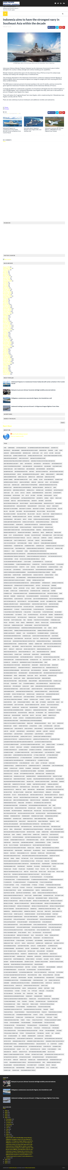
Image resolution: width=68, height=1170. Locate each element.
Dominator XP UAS (23, 590)
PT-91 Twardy (7, 887)
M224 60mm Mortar (50, 770)
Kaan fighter (51, 702)
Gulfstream (55, 635)
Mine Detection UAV (35, 800)
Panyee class (41, 853)
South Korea (59, 972)
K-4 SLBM (48, 699)
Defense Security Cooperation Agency (24, 585)
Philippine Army (46, 863)
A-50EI (56, 450)
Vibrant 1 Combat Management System (13, 1054)
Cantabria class (8, 540)
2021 (6, 1159)
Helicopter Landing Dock (53, 646)
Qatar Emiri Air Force (28, 890)
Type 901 (22, 1033)
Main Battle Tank (57, 776)
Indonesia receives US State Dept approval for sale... (19, 1144)
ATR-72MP (33, 495)
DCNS (56, 574)
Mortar (39, 808)
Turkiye (22, 1019)
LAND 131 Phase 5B (59, 728)
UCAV (5, 1035)
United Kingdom (38, 1038)
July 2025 (5, 271)
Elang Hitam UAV (19, 598)
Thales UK (44, 1012)
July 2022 (5, 315)
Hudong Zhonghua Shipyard (11, 657)
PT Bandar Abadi (24, 876)
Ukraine (24, 1035)
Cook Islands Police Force (10, 566)
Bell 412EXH (19, 511)
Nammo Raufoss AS (28, 818)
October (8, 1122)
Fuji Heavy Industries (55, 622)
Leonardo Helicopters (49, 749)
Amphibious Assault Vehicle (11, 482)
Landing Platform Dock (25, 739)
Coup (27, 566)
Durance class (21, 596)
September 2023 (7, 296)
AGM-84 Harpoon (38, 466)
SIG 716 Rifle (39, 959)
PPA (48, 868)
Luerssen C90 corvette (21, 765)
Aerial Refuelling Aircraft (10, 458)
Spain (40, 974)
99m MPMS (50, 450)
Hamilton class (44, 638)
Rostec (59, 916)
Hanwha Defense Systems (10, 643)
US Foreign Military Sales (35, 1046)
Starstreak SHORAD (38, 980)
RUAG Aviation (39, 935)
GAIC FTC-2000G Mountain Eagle (11, 627)
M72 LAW (16, 773)
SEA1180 (59, 948)
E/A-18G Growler (44, 596)
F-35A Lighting (27, 611)
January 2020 (6, 357)
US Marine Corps (57, 1046)
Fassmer (51, 614)
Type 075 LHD (37, 1027)
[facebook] (55, 3)
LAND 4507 (45, 731)
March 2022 (6, 321)
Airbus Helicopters (50, 476)
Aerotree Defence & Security (11, 463)
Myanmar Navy (7, 818)
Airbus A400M (59, 474)
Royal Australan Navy (19, 919)
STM (46, 980)
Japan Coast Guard (25, 688)
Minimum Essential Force (10, 802)
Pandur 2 (6, 853)
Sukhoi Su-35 (57, 982)
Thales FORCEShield (19, 1012)
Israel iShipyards (46, 678)
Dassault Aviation (38, 574)
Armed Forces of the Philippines (29, 484)
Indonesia (5, 113)
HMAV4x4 (53, 651)
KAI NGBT (43, 704)
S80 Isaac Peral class (49, 940)
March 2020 (6, 354)
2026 (6, 1110)
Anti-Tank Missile (54, 482)
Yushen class (7, 1070)
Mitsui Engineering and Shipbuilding (38, 805)
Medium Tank (28, 792)
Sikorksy (57, 959)
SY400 (52, 988)
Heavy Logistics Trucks (39, 646)
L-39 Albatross (33, 725)
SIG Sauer (46, 959)
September (9, 1124)
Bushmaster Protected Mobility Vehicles (14, 537)
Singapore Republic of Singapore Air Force (22, 964)
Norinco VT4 (44, 834)
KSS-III (49, 723)
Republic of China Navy (56, 900)
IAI (40, 659)
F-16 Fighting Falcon (38, 609)
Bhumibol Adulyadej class (19, 516)
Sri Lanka (30, 977)
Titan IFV (35, 1014)
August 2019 (6, 364)
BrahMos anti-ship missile (24, 532)
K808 (37, 702)
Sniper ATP (59, 966)
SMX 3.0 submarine (51, 966)
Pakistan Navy (27, 850)
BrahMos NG (36, 532)
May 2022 (5, 318)
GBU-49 (55, 627)
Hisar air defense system (43, 651)
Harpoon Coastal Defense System (52, 643)
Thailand (45, 1009)
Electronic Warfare (33, 601)
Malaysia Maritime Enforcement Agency (43, 778)
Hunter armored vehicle (26, 657)
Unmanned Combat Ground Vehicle (55, 1041)
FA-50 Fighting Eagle (33, 614)
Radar (34, 892)
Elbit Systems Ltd (22, 601)
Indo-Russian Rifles (36, 670)
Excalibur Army (39, 606)
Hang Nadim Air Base (55, 638)
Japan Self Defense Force (41, 691)
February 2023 (6, 306)
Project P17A (7, 874)
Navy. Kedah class (55, 826)
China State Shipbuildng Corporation (36, 556)
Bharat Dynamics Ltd (56, 513)
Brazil (42, 532)
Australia (6, 498)
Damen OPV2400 (16, 574)
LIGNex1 (58, 752)
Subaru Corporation (54, 980)
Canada (50, 537)
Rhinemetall (7, 911)
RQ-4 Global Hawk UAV (9, 935)
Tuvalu (28, 1019)
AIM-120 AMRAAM (30, 468)
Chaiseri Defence (8, 545)
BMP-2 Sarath (17, 519)
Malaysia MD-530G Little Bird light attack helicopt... (19, 1137)
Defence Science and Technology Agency (14, 580)
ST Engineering (60, 977)
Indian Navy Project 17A (38, 667)
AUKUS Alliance (48, 495)
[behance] (64, 3)
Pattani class (24, 858)
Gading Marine (28, 625)
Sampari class (39, 943)
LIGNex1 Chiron (7, 755)
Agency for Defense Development (12, 466)
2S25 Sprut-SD (54, 447)
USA (27, 1049)
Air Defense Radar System (21, 471)
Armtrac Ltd (48, 487)
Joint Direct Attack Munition (43, 696)
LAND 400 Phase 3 (30, 731)
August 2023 (6, 297)
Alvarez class (58, 479)
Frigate (37, 622)
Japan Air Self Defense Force (11, 688)
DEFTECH (38, 585)
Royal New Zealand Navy (55, 927)
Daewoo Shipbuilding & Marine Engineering (15, 572)
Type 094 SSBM (55, 1027)
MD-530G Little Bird (18, 792)
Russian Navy (37, 937)
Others (49, 842)
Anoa (46, 482)
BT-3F (10, 535)
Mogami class (31, 808)
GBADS (49, 627)
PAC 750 (5, 845)
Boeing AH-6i (54, 519)
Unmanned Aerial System (19, 1041)
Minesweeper (45, 800)
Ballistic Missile (24, 503)
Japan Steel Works (54, 691)
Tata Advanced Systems (44, 998)
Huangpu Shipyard (45, 654)
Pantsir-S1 (12, 853)
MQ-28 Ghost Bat (47, 808)
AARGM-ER (6, 453)
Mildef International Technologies (29, 797)
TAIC (24, 993)
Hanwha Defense (56, 641)
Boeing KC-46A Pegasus (25, 527)
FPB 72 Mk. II (11, 622)
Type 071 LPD (29, 1027)
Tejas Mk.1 (24, 1001)
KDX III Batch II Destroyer (10, 712)
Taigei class (30, 993)
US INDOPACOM (47, 1046)
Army (54, 487)
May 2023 (5, 301)
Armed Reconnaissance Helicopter (48, 484)
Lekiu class (19, 747)
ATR (23, 495)
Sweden (40, 988)
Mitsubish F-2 (29, 802)
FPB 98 (17, 622)
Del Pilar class (46, 585)
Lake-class (57, 725)
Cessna (30, 543)
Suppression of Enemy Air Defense (12, 988)
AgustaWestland (57, 466)
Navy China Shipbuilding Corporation (29, 823)
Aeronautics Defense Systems (37, 458)
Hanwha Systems (22, 643)
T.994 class (41, 990)
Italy (20, 683)
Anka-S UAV (40, 482)
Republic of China (53, 898)
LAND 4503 (38, 731)
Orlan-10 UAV (15, 842)
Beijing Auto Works (51, 508)
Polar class (22, 868)
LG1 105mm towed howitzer (22, 752)
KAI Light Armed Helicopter (32, 704)
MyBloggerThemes (30, 1167)
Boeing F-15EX (54, 521)
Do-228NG (6, 590)
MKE (50, 805)
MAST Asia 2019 (35, 786)
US (48, 1043)
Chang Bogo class (8, 548)
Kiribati (45, 715)
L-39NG (40, 725)
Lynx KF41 (21, 768)
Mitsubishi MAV (23, 805)
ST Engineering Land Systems (11, 980)
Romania (41, 916)
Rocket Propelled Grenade (44, 914)
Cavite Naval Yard (22, 543)
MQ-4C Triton (57, 808)
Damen (53, 572)
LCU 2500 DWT (60, 744)
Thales (51, 1009)
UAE (52, 1033)
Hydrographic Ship (9, 659)
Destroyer (21, 588)
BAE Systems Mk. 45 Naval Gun (11, 503)
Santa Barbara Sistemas (10, 945)
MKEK (54, 805)
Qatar (19, 890)
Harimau (31, 643)
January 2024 (6, 290)
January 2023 (6, 307)
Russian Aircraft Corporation (12, 937)
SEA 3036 (48, 948)
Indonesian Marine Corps (35, 672)
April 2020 (5, 353)
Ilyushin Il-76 (7, 662)
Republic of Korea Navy (10, 906)
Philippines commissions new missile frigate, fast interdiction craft (31, 398)
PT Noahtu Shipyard (9, 884)
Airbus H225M (40, 476)
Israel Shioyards (23, 680)
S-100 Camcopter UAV (9, 940)
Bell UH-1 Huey (31, 513)
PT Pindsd (41, 884)
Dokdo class (14, 590)
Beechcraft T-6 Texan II (38, 508)
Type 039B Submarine (37, 1022)
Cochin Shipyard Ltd (38, 561)
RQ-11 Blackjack (37, 932)
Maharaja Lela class (19, 776)
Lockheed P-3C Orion (43, 760)
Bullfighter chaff (36, 535)
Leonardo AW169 (23, 749)
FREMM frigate (30, 622)
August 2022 (6, 314)
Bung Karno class (47, 535)
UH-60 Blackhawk (12, 1035)
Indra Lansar (22, 675)
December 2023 (7, 292)
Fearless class (32, 617)
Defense (29, 580)
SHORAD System (8, 959)
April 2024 (5, 286)
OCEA (61, 837)
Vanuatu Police (23, 1051)
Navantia (52, 821)
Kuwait (15, 725)
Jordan (26, 699)
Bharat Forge (7, 516)
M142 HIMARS (41, 770)
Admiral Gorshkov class (19, 455)
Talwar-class (47, 996)
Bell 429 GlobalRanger (29, 511)
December (9, 1119)
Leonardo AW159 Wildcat (10, 749)
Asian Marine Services (37, 492)
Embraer (60, 601)
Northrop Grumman (18, 837)
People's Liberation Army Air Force (43, 858)
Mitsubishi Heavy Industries (11, 805)
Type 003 (6, 1022)
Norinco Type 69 (27, 834)
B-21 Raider (6, 500)
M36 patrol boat (8, 773)
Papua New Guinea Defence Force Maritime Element (35, 855)
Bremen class (49, 532)
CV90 (61, 566)
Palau (43, 850)
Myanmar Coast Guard (37, 815)
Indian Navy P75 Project (24, 667)
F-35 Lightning (49, 609)
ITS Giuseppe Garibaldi (28, 683)
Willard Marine (8, 1065)
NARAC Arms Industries (40, 818)
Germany (18, 633)
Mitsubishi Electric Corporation (42, 802)
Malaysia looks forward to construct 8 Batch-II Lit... (19, 1154)
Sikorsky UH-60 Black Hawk (56, 961)
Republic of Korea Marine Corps (53, 903)
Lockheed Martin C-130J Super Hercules (13, 760)
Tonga (41, 1014)
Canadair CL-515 (58, 537)
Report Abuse (7, 426)
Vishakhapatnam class (55, 1059)
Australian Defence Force (28, 498)
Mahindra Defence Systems (44, 776)
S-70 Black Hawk (20, 940)
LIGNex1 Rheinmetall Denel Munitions (22, 755)
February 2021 (6, 339)
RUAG (32, 935)
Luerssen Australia (9, 765)
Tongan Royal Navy (9, 1017)
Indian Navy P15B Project (10, 667)
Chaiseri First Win (18, 545)
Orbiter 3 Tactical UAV (52, 839)
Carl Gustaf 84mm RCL (46, 540)
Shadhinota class (32, 953)
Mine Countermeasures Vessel (20, 800)
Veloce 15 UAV (51, 1051)
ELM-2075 (42, 601)
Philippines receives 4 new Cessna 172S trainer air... (19, 1142)
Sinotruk (27, 966)
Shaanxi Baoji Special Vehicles (11, 953)
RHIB (59, 908)
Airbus (42, 474)
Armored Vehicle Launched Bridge (22, 487)
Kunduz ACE (60, 723)
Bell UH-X (39, 513)
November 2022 (7, 310)
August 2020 (6, 347)
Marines (29, 784)
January (8, 1157)
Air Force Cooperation (42, 471)
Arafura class (15, 484)
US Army (61, 1043)
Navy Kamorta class (26, 826)
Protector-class (45, 874)
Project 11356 (33, 871)
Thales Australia (8, 1012)
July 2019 (5, 365)
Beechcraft (55, 506)
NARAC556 (50, 818)
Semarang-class (22, 951)
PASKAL (12, 858)
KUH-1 (54, 723)
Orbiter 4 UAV (7, 842)
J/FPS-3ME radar (17, 686)
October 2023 (6, 294)
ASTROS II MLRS (16, 495)
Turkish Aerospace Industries (11, 1019)
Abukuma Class (27, 453)
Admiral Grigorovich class (35, 455)
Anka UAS (33, 482)
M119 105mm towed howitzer (11, 770)
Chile (13, 551)
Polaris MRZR (30, 868)
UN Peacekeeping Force (9, 1038)
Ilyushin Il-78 (15, 662)
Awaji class (58, 498)
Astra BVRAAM (7, 495)
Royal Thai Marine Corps (10, 932)
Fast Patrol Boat (22, 617)
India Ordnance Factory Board (12, 664)
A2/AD (60, 450)
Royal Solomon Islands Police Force (13, 929)
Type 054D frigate (8, 1027)
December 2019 (7, 358)
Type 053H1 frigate (20, 1025)
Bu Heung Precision (18, 535)
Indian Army (35, 664)
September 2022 (7, 313)
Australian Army (15, 498)
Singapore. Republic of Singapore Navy (13, 966)
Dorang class (45, 590)
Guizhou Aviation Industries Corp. (41, 635)
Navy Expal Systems (46, 823)
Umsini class (48, 1035)
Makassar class (8, 778)
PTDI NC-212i (29, 887)
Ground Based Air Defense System (12, 635)
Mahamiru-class (8, 776)
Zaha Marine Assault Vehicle (28, 1070)
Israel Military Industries (10, 680)
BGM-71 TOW (46, 513)
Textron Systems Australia (47, 1004)
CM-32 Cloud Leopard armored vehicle (29, 559)
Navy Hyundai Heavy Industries (11, 826)
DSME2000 (13, 596)
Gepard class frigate (9, 633)
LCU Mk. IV (12, 747)
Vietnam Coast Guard (37, 1054)
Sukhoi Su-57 (19, 985)
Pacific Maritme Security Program (41, 845)
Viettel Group (7, 1059)
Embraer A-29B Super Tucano (11, 604)
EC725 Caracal (54, 596)
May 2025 (5, 272)
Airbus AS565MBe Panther (10, 476)
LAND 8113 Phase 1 (8, 733)
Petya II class (39, 861)
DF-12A (28, 588)
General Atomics (8, 630)
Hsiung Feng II (35, 654)
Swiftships (47, 988)
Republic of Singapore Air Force (40, 906)
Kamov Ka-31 (54, 707)
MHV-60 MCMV (7, 794)
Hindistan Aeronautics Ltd (44, 649)
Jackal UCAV (25, 686)
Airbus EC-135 (31, 476)
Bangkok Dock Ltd (49, 503)
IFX (58, 659)
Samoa (23, 943)
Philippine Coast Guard (57, 863)
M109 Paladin (36, 768)
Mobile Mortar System (20, 808)
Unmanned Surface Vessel (10, 1043)
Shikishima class (21, 956)
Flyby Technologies (16, 619)
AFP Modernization (57, 463)
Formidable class (55, 619)
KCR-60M (59, 710)
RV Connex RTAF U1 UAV (47, 937)
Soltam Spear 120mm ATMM (25, 972)
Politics (43, 868)
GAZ (45, 627)
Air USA (19, 474)
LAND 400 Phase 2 (21, 731)
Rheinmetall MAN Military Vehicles (47, 908)
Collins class (48, 561)
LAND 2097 (12, 731)
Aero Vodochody (23, 458)
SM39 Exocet (41, 966)
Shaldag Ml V (53, 953)
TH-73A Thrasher (20, 1006)
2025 (6, 1112)
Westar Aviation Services (34, 1062)
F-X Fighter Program (48, 611)
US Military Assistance (9, 1049)
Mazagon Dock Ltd (9, 789)
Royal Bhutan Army (22, 921)
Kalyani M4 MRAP (34, 707)
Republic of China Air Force (11, 900)
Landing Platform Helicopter (41, 739)
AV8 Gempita (40, 498)
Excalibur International (51, 606)
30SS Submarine (15, 450)
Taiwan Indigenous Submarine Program (14, 996)
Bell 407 (60, 508)
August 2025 (6, 269)
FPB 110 (5, 622)
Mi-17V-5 (14, 794)
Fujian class (7, 625)
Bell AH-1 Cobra (41, 511)
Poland (15, 868)
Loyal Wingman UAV (24, 762)
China (26, 551)
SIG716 (51, 959)
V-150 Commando (52, 1049)
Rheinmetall (34, 908)
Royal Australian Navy (10, 921)
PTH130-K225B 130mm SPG (40, 887)
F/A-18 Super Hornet (9, 614)
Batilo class (42, 506)
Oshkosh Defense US (40, 842)
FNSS (24, 619)
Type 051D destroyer (49, 1022)
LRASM (37, 762)
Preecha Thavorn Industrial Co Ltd (13, 871)
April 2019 (5, 370)
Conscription (35, 564)
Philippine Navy (21, 866)
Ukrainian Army (32, 1035)
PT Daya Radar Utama (9, 879)
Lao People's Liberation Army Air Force (30, 744)
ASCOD (17, 492)
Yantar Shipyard (20, 1067)
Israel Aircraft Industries (33, 678)
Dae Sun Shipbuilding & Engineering (44, 569)
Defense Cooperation (57, 582)
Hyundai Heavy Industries (21, 659)
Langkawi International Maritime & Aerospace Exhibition (18, 741)
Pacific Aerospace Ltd (25, 845)
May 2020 (5, 351)
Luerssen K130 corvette (35, 765)
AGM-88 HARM (47, 466)
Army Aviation (7, 490)
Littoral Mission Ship (52, 755)
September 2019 (7, 363)
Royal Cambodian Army (26, 924)
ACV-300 (51, 453)
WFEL (44, 1062)
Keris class (31, 712)
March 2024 (6, 288)
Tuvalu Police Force (37, 1019)
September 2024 (7, 281)
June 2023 (5, 300)
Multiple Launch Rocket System (26, 813)
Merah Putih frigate (39, 792)
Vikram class (23, 1059)
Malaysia (29, 778)
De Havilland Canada (9, 577)
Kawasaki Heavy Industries (40, 710)
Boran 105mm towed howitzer (12, 529)
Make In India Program (19, 778)
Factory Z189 (43, 614)
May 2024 (5, 285)
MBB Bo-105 (18, 789)
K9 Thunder (43, 702)
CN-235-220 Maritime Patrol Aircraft (13, 561)
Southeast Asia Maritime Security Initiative (15, 974)
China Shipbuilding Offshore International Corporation (42, 553)
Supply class (44, 985)
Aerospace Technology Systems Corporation (43, 460)
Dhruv (33, 588)
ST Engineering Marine (25, 980)
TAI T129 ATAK (18, 993)
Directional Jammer (56, 588)
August (8, 1126)
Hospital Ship (26, 654)
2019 (6, 1163)
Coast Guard (27, 561)
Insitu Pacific (43, 675)
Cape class (30, 540)
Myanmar (6, 815)
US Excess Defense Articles (20, 1046)
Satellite (33, 945)
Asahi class (7, 492)
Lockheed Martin (52, 757)
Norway (45, 837)
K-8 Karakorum (55, 699)
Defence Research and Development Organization (40, 577)
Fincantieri (6, 619)
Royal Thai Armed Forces (43, 929)
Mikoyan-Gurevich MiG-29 (51, 794)
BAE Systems (48, 500)
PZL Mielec (60, 887)
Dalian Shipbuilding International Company (39, 572)
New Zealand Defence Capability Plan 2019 (14, 831)
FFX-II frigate (41, 617)
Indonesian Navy (13, 113)
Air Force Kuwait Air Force (56, 471)
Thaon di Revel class (9, 1014)
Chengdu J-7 (7, 551)
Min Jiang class (7, 800)
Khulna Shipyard (16, 715)
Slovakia (34, 966)
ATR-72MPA (39, 495)
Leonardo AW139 (50, 747)
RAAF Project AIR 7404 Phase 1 (23, 892)
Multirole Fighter (40, 813)
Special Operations (48, 974)
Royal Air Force (8, 919)
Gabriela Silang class (17, 625)
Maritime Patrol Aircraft (39, 784)
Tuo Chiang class (40, 1017)
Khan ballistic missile (53, 712)
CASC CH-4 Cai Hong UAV (10, 543)
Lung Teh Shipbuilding (57, 765)
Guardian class (27, 635)
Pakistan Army (18, 850)
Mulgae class (37, 810)
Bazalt (49, 506)
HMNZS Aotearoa (8, 654)
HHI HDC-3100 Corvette (29, 649)
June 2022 (5, 317)
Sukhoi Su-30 (49, 982)
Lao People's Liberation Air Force (43, 741)
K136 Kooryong (8, 702)
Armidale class (8, 487)
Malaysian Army (60, 778)
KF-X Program (39, 712)
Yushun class (15, 1070)
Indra (15, 675)
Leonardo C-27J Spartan (35, 749)
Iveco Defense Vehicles (42, 683)
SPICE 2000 (57, 974)
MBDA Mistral (31, 789)
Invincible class (52, 675)
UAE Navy (57, 1033)
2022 (6, 1117)
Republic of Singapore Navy (57, 906)
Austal (55, 495)
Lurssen (6, 768)
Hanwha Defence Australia (44, 641)
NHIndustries (45, 831)
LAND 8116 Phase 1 (18, 733)
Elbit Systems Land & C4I (10, 601)
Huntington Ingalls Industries (51, 657)
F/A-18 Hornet (58, 611)
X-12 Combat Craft (32, 1065)
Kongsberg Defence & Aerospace (33, 717)
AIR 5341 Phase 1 (50, 468)
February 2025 (6, 276)
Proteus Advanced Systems (11, 876)
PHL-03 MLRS (37, 866)
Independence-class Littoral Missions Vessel (31, 662)
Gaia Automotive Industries (41, 625)
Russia (46, 935)
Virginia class (31, 1059)
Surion (24, 988)
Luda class (51, 762)
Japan (32, 686)
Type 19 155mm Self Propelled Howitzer (27, 1030)
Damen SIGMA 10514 (27, 574)
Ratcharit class (59, 895)
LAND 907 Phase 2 (49, 733)
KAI (62, 702)
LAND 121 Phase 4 (29, 728)
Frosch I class (44, 622)
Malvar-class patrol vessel (42, 781)
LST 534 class (44, 762)
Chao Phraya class (20, 548)
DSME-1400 (6, 596)
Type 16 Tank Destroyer (10, 1030)
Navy (20, 113)
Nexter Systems (31, 831)
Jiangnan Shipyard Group (52, 694)
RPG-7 (29, 932)
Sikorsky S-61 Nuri (29, 961)
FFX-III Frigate (49, 617)
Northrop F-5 (7, 837)
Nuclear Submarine (53, 837)
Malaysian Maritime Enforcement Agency (14, 781)
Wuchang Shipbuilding (19, 1065)
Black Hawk (37, 516)
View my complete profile (17, 436)
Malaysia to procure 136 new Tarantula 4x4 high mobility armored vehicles (33, 390)
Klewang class (7, 717)
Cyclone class (7, 569)
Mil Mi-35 (16, 797)
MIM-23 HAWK (49, 797)
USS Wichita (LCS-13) (35, 1049)
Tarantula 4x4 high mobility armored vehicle (15, 998)
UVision (44, 1049)
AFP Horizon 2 (37, 463)
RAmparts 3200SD (37, 895)
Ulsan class (40, 1035)
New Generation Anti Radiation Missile (33, 829)
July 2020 (5, 349)
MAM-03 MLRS (54, 781)
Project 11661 (42, 871)
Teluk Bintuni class (40, 1001)
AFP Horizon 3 (46, 463)
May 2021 (5, 335)
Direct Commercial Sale (43, 588)
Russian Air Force (54, 935)
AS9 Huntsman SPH (58, 490)
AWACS (52, 498)
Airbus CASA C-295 (22, 476)
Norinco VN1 (36, 834)
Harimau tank (38, 643)
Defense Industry (8, 585)
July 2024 (5, 282)
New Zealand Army (58, 829)
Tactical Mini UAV (8, 993)
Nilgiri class (7, 834)
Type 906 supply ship (30, 1033)
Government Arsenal (43, 633)
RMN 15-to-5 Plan (8, 914)
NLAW (13, 834)
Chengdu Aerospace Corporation (35, 548)
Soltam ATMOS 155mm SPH (44, 969)
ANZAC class (7, 484)
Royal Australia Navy (32, 919)
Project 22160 (51, 871)
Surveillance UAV (32, 988)
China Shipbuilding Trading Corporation (14, 556)
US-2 (24, 1049)
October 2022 (6, 311)
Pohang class (7, 868)
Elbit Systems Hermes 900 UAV (56, 598)
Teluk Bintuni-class (52, 1001)
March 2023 (6, 304)
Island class (17, 678)
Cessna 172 (36, 543)
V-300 (59, 1049)
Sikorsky (6, 961)
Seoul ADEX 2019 (41, 951)
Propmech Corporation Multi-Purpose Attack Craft (25, 874)
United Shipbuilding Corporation (53, 1038)
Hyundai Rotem (34, 659)
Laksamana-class (8, 728)
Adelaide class (7, 455)
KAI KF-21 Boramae (8, 704)
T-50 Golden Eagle (8, 990)
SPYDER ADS (14, 977)
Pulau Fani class (52, 887)
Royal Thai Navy (22, 932)
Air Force (31, 471)
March (8, 1134)
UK (19, 1035)
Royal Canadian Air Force (40, 924)
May (7, 1131)
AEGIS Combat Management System (53, 455)
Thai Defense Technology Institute (13, 1009)
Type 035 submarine (14, 1022)
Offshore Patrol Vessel (32, 839)
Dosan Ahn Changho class (20, 593)
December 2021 (7, 325)
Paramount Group (54, 855)
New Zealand (48, 829)
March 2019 (6, 371)
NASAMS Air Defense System (10, 821)
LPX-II (32, 762)
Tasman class (32, 998)
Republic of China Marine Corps (41, 900)
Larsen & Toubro (50, 744)
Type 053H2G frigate (32, 1025)
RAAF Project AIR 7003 (9, 892)
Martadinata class (25, 786)
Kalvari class (15, 707)
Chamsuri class (40, 545)
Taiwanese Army (38, 996)
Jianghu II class (30, 694)
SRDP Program (22, 977)
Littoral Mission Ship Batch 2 (11, 757)
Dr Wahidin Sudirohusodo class (37, 593)
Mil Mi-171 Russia (8, 797)
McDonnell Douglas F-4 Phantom (54, 789)
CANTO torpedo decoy (20, 540)
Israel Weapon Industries (45, 680)
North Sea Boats (54, 834)
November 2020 (7, 343)
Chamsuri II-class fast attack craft (55, 545)
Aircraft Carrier (8, 479)
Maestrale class (40, 773)
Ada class (57, 453)
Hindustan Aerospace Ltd (10, 651)
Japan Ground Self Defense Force (52, 688)
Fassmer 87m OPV (59, 614)
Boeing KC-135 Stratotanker (11, 527)
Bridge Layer (57, 532)
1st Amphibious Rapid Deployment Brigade (38, 447)
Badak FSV (34, 500)
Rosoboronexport (51, 916)
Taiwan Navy (29, 996)
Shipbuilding (38, 956)
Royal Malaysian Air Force (55, 924)
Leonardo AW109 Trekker (37, 747)
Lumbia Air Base (46, 765)
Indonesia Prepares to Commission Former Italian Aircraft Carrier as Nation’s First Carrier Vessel (12, 130)
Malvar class (30, 781)
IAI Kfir (54, 659)
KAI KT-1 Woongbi (19, 704)
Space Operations (32, 974)
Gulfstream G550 (18, 638)
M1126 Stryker (44, 768)
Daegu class (58, 569)
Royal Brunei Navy (47, 921)
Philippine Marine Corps (10, 866)
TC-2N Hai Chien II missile (9, 1001)
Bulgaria (27, 535)
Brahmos (38, 529)
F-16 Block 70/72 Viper (26, 609)
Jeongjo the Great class (18, 694)
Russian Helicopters (26, 937)
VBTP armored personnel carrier (37, 1051)
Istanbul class (57, 680)
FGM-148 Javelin (58, 617)
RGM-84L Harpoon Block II (22, 908)
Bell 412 (6, 511)
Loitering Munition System (10, 762)
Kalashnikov (7, 707)
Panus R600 (33, 853)
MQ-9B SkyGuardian (17, 810)
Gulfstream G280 (8, 638)
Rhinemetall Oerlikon (29, 911)
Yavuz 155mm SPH (40, 1067)
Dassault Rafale (49, 574)
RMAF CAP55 (48, 911)
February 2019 (6, 372)
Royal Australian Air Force (47, 919)
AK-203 (40, 479)
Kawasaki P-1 (52, 710)
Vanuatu (15, 1051)
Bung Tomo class (58, 535)
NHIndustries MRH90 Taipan (57, 831)
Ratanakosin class (48, 895)
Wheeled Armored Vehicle (53, 1062)
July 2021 (5, 332)
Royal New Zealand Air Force (39, 927)
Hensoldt (11, 649)
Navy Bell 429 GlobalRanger (11, 823)
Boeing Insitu (19, 524)
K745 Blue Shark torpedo (24, 702)
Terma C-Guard (34, 1004)
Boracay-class (49, 527)
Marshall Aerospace (53, 784)
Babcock (13, 500)
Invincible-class (8, 678)
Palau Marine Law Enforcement (55, 850)
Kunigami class (7, 725)
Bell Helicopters (21, 513)
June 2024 (5, 283)
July (7, 1127)
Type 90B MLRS (40, 1033)
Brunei (5, 535)
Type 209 (41, 1030)
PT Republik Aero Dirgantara (53, 884)
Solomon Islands (31, 969)
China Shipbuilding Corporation (38, 551)
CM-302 (16, 559)
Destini (15, 588)
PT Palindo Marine (25, 884)
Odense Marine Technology (17, 839)
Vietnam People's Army (25, 1057)
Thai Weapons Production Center (32, 1009)
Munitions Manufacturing (54, 813)
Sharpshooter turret (9, 956)
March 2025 (6, 275)
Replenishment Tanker (41, 898)
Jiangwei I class (8, 696)
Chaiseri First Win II (29, 545)
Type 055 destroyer (19, 1027)
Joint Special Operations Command (13, 699)
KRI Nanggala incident (40, 723)
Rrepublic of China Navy (23, 935)
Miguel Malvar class (23, 794)
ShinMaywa (30, 956)
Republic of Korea (8, 903)
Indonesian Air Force (55, 670)
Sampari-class (48, 943)
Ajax (30, 479)
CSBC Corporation (42, 566)
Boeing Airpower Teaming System (12, 521)
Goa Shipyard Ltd (31, 633)
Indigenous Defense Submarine (11, 670)
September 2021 (7, 329)
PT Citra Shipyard (48, 876)
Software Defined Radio (10, 969)
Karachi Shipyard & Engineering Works (13, 710)
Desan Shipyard (8, 588)
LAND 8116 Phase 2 (29, 733)
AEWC (21, 463)
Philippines (29, 866)
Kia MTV (32, 715)
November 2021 (7, 326)
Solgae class (21, 969)
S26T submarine (38, 940)
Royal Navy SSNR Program (23, 927)
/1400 (5, 447)
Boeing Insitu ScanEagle (46, 524)
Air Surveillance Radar (10, 474)
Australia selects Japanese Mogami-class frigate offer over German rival (32, 129)
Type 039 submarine (25, 1022)
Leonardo (26, 747)
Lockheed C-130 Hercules (40, 757)
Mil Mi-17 (61, 794)
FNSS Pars (29, 619)
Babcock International (24, 500)
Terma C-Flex (25, 1004)
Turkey (55, 1017)
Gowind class (54, 633)
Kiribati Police (52, 715)
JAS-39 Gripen (7, 694)
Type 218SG (59, 1030)
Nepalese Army (17, 829)
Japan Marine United (9, 691)
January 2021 (6, 340)
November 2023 (7, 293)
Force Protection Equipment (41, 619)
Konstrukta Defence (49, 717)
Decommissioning (21, 577)
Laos (43, 744)
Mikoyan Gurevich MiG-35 (36, 794)
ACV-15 (46, 453)
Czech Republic (17, 569)
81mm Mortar (42, 450)
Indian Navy (55, 664)
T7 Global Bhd (49, 990)
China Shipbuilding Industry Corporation (14, 553)
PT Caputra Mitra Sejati (36, 876)
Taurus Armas (55, 998)
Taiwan (40, 993)
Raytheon (6, 898)
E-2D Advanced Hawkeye (32, 596)
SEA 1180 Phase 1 (19, 948)
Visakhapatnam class (42, 1059)
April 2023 (5, 303)
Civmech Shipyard (8, 559)
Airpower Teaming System (20, 479)
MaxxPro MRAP (50, 786)
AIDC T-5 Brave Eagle (20, 468)
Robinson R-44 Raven (30, 914)
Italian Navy (14, 683)
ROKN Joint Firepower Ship (30, 916)
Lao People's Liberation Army (11, 744)
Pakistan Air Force (8, 850)
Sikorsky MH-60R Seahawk (16, 961)
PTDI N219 (22, 887)
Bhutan (30, 516)
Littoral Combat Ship (39, 755)
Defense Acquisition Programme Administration (16, 582)
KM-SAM (15, 717)
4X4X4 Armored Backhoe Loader (29, 450)
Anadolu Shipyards (25, 482)
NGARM (38, 831)
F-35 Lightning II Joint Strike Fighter (13, 611)
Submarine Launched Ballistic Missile (20, 982)
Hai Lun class (28, 638)
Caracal (37, 540)
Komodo (21, 717)
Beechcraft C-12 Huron (25, 508)
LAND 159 (6, 731)
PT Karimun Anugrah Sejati (56, 879)
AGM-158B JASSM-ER (27, 466)
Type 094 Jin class (46, 1027)
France (22, 622)
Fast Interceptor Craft (10, 617)
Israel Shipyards (33, 680)
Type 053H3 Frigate (43, 1025)
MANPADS (61, 781)
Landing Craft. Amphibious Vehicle (42, 736)
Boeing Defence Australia (42, 521)
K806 (33, 702)
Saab (58, 940)
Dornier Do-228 (8, 593)
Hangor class (7, 641)
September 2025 (7, 268)
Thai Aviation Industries (44, 1006)
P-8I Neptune (56, 842)
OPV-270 (42, 839)
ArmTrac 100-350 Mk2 (38, 487)
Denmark (53, 585)
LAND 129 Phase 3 (38, 728)
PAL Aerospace (36, 850)
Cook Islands (59, 564)
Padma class (31, 847)
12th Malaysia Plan (21, 447)
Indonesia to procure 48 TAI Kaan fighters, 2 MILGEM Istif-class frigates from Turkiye (54, 129)
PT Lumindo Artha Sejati (19, 882)
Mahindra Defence (31, 776)
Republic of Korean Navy (23, 906)
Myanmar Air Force (15, 815)
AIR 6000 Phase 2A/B (8, 471)
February (8, 1136)
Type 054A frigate (54, 1025)
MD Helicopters (8, 792)
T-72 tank (23, 990)
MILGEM (42, 797)
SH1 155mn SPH (50, 951)
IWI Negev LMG (7, 686)
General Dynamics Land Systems (46, 630)
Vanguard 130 (7, 1051)
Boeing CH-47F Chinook (28, 521)
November (9, 1120)
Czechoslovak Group (28, 569)
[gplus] (61, 3)
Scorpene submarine (9, 948)
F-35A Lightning (37, 611)
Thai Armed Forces (31, 1006)
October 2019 (6, 361)
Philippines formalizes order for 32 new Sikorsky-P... (19, 1139)
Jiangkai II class (40, 694)
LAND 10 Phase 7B (19, 728)
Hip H (34, 651)
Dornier (53, 590)
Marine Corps (7, 784)
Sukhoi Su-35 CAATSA (9, 985)
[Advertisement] (34, 181)
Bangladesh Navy (32, 506)
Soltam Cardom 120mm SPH (10, 972)
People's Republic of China (27, 861)
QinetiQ (38, 890)
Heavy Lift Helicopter (26, 646)
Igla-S (62, 659)
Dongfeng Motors (35, 590)
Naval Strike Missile (43, 821)
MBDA (24, 789)
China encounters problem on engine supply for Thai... (20, 1147)
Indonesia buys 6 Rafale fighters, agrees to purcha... (19, 1146)
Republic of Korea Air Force (22, 903)
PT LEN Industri (7, 882)
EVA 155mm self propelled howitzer (13, 606)
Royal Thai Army (55, 929)
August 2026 (6, 267)
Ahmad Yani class (8, 468)
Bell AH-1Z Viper (51, 511)
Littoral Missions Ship (26, 757)
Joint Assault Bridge (29, 696)
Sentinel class (31, 951)
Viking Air (15, 1059)
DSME (60, 593)
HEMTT (5, 649)
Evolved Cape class (29, 606)
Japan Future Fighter (37, 688)
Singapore (6, 964)
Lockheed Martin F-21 (30, 760)
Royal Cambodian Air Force (11, 924)
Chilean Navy (19, 551)
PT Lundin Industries (33, 882)
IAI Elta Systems (47, 659)
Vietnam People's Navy (38, 1057)
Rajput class (28, 895)
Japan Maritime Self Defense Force (24, 691)
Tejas (18, 1001)
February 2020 (6, 356)
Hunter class (38, 657)
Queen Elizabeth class (47, 890)
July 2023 (5, 299)
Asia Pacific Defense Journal (20, 434)
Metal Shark (56, 792)
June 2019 (5, 367)
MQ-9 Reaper (7, 810)
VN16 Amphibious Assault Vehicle (18, 1062)
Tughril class (19, 1017)
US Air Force (54, 1043)
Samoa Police (30, 943)
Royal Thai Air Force (30, 929)
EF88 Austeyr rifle (8, 598)
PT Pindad (34, 884)
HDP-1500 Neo (15, 646)
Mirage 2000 (21, 802)
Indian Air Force (26, 664)
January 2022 (6, 324)
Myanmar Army (26, 815)
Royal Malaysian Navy (9, 927)
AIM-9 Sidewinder (40, 468)
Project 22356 (60, 871)
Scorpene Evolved (52, 945)
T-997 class (34, 990)
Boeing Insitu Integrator (31, 524)
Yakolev (54, 1065)
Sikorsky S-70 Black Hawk (41, 961)
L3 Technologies (48, 725)
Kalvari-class (24, 707)
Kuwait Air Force (23, 725)
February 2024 (6, 289)
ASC (12, 492)
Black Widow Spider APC (48, 516)
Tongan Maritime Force (51, 1014)
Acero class (35, 453)
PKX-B (54, 866)
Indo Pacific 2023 (25, 670)
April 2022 (5, 319)
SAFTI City (17, 943)
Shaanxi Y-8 (23, 953)
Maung (42, 786)
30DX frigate (7, 450)
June (7, 1129)
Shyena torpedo (30, 959)
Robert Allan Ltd (18, 914)
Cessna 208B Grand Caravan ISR (48, 543)
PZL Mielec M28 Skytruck (10, 890)
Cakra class (36, 537)
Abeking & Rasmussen (16, 453)
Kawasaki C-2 (28, 710)
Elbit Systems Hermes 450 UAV (40, 598)
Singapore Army (39, 964)
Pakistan (38, 847)
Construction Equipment (48, 564)
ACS (41, 453)
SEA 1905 (27, 948)
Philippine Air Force (35, 863)
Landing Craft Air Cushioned (11, 736)
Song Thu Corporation (40, 972)
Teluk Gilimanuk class (9, 1004)
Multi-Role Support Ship (10, 813)
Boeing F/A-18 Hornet (9, 524)
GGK (24, 633)
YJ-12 (47, 1067)
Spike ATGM (6, 977)
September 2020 (7, 346)
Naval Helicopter (31, 821)
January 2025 (6, 278)
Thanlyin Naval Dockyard (55, 1012)
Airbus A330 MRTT (50, 474)
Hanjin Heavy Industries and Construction (24, 641)
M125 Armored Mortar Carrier (28, 770)
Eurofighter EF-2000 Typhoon (39, 604)
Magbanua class (50, 773)
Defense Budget (46, 582)
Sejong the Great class (10, 951)
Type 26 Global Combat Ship (11, 1033)
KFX (46, 712)
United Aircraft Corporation (25, 1038)
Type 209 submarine (49, 1030)
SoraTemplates (13, 1167)
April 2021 (5, 336)
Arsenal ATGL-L (30, 490)
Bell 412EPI (12, 511)
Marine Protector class (19, 784)
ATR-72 (27, 495)
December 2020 (7, 342)
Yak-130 (48, 1065)
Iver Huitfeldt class (55, 683)
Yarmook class (30, 1067)
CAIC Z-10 (29, 537)
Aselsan (28, 492)
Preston (26, 871)
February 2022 (6, 322)
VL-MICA (6, 1062)
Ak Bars (35, 479)
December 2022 (7, 308)
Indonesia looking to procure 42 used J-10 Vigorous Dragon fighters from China (35, 406)
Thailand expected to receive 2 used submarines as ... (19, 1156)
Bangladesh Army (21, 506)
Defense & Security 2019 (38, 580)
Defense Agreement (35, 582)
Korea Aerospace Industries (11, 720)
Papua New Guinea (50, 853)
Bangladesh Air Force (9, 506)
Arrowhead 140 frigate (19, 490)
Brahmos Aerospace (48, 529)
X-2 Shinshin (41, 1065)
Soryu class (51, 972)
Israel (23, 678)
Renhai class (31, 898)
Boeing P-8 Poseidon (38, 527)
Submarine (6, 982)
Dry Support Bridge (52, 593)
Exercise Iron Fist (8, 609)
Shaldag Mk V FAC (43, 953)
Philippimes (54, 861)
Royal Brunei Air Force (35, 921)
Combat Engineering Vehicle (23, 564)
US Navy (19, 1049)
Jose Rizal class (34, 699)
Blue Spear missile (8, 519)
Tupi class (49, 1017)
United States (7, 1041)
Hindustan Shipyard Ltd (25, 651)
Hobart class (18, 654)
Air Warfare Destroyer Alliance (31, 474)
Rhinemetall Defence (17, 911)
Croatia (33, 566)
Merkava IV (48, 792)
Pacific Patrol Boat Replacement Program (15, 847)
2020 (6, 1161)
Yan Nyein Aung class (9, 1067)
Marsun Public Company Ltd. (11, 786)
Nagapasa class (17, 818)
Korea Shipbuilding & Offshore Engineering (31, 720)
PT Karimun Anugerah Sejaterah (39, 879)
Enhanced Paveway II (25, 604)
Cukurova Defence (53, 566)
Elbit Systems (28, 598)
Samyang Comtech (59, 943)
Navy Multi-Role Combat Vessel (41, 826)
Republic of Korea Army (37, 903)
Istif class (6, 683)
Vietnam (27, 1054)
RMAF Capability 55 (57, 911)
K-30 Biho (42, 699)
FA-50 (25, 614)
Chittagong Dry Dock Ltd (55, 556)
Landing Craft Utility (26, 736)
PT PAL (17, 884)
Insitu (36, 675)
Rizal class (40, 911)
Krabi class (30, 723)
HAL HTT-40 (35, 638)
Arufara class (39, 490)
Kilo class (38, 715)
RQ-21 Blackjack (47, 932)
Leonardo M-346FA (8, 752)
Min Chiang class (58, 797)
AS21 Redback (48, 490)
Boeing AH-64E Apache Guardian (42, 519)
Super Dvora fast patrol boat (31, 985)
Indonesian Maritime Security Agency (53, 672)
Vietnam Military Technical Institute (54, 1054)
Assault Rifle (48, 492)
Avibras (46, 498)
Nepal (11, 829)
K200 (15, 702)
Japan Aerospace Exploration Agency (45, 686)
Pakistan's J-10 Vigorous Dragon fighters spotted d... (19, 1141)
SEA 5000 (54, 948)
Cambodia (43, 537)
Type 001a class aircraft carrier (52, 1019)
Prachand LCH (54, 868)
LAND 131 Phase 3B (48, 728)
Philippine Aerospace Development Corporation (16, 863)
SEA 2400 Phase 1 (35, 948)
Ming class (53, 800)
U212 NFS (48, 1033)
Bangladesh (58, 503)
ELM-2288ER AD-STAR (51, 601)
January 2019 (6, 374)
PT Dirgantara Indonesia (23, 879)
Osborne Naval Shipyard (27, 842)
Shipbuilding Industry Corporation (52, 956)
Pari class (6, 858)
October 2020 (6, 344)
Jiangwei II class (18, 696)
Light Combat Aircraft (37, 752)
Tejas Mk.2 (31, 1001)
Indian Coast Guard (45, 664)
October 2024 (6, 279)
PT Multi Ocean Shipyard (46, 882)
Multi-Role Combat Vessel (49, 810)
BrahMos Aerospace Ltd (10, 532)
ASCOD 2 (22, 492)
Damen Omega (7, 574)
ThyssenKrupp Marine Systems (23, 1014)
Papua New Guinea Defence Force (12, 855)
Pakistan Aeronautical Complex (50, 847)
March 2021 (6, 338)
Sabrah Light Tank (8, 943)
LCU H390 (6, 747)
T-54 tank (17, 990)
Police (37, 868)
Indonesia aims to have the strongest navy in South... (19, 1152)
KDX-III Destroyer (22, 712)
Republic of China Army (25, 900)
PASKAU (18, 858)
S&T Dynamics (29, 940)
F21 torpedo (18, 614)
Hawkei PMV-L (7, 646)
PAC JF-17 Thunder (13, 845)
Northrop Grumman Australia (33, 837)
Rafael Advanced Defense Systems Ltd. (13, 895)
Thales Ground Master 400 (33, 1012)
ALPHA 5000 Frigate (48, 479)
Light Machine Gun (49, 752)
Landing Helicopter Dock (10, 739)
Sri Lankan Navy (50, 977)
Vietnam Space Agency (51, 1057)
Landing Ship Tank (54, 739)
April (7, 1132)
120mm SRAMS (11, 447)
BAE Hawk (41, 500)
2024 (6, 1114)
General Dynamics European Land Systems (25, 630)
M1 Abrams (28, 768)
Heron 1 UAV (19, 649)
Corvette (21, 566)
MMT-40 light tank (8, 808)
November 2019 (7, 360)
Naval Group (22, 821)
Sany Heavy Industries (23, 945)
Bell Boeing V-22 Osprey (9, 513)
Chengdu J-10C (49, 548)
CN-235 (43, 559)
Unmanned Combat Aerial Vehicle (35, 1041)
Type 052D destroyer (9, 1025)
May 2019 (5, 368)
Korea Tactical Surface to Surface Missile (14, 723)
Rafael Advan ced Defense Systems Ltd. (47, 892)
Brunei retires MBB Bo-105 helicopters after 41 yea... (19, 1149)
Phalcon (47, 861)
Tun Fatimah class (29, 1017)
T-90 (29, 990)
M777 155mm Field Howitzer (27, 773)
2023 (6, 1116)
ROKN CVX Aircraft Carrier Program (13, 916)
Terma (18, 1004)
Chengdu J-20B (58, 548)
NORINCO (19, 834)
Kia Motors (25, 715)
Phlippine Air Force (46, 866)
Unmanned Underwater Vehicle (26, 1043)
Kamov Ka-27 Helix (44, 707)
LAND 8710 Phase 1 (39, 733)
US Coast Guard (8, 1046)
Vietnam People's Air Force (10, 1057)
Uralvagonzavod (41, 1043)
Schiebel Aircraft (41, 945)
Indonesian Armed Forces (10, 672)
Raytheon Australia (16, 898)
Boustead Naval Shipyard (28, 529)
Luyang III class (13, 768)
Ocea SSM (6, 839)
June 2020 (5, 350)
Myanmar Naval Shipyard (51, 815)
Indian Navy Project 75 (52, 667)
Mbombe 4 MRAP (40, 789)
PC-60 (31, 858)
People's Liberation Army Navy (11, 861)
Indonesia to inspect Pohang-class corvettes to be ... (19, 1151)
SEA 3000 (42, 948)
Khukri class (7, 715)
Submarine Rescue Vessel (38, 982)
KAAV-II (57, 702)
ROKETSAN (55, 914)
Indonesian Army (23, 672)
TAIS (36, 993)
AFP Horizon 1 (28, 463)
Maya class (58, 786)
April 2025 (5, 274)
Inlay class (30, 675)
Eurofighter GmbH (53, 604)
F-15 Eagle (16, 609)
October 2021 (6, 328)
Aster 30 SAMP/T (57, 492)
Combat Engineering (9, 564)
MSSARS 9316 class (28, 810)
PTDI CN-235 (15, 887)
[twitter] (58, 3)
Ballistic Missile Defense (36, 503)
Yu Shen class (54, 1067)
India (46, 662)
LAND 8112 (52, 731)
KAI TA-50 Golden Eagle (53, 704)
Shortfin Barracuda (18, 959)
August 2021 (6, 331)
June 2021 (5, 333)
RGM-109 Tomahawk (9, 908)
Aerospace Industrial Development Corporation (16, 460)
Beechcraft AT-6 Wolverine (10, 508)
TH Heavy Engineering (9, 1006)
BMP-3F (24, 519)
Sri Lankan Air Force (39, 977)
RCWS (24, 898)
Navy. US (6, 829)
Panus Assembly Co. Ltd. (23, 853)
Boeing (30, 519)
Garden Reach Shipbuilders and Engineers (31, 627)
